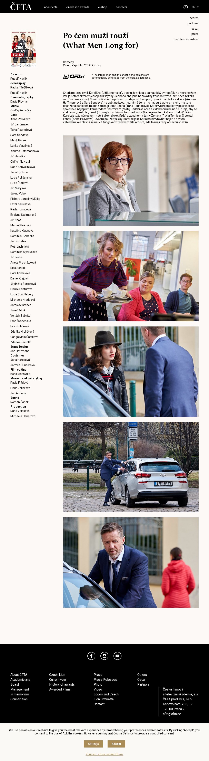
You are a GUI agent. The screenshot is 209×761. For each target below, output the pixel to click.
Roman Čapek (19, 402)
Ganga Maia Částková (24, 337)
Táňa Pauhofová (21, 129)
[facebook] (91, 656)
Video (98, 689)
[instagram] (104, 656)
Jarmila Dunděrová (22, 365)
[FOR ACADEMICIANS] (186, 7)
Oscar (141, 680)
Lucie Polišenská (21, 177)
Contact (99, 704)
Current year (57, 680)
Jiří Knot (15, 220)
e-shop (102, 7)
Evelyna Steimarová (23, 214)
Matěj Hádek (18, 140)
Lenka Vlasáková (21, 145)
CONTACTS (121, 7)
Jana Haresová (20, 359)
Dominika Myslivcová (23, 252)
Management (19, 689)
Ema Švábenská (20, 321)
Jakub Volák (18, 193)
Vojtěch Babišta (20, 315)
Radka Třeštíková (21, 87)
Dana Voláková (20, 410)
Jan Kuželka (18, 241)
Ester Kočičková (20, 204)
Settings (93, 743)
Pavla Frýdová (19, 382)
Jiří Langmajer (19, 124)
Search (194, 18)
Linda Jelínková (20, 388)
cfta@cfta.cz (172, 714)
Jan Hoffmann (19, 351)
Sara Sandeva (19, 135)
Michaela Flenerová (22, 416)
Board (14, 684)
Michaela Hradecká (22, 299)
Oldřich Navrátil (20, 161)
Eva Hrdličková (19, 326)
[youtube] (117, 656)
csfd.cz (134, 77)
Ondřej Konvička (20, 110)
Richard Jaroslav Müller (25, 198)
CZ (194, 7)
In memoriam (19, 694)
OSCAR (195, 28)
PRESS (195, 34)
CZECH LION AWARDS (77, 7)
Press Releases (105, 680)
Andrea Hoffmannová (24, 151)
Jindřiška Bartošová (23, 283)
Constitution (19, 699)
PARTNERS (193, 23)
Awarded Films (60, 689)
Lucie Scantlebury (21, 294)
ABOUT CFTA (51, 7)
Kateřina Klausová (21, 230)
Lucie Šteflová (19, 182)
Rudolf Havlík (18, 78)
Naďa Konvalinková (22, 167)
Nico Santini (18, 267)
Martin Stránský (20, 225)
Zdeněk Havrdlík (20, 342)
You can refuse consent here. (104, 754)
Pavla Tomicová (20, 209)
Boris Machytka (20, 373)
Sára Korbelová (20, 273)
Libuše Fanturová (21, 289)
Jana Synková (19, 172)
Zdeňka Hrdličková (22, 331)
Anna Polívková (20, 119)
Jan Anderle (18, 393)
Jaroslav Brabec (20, 305)
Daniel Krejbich (19, 278)
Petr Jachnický (19, 246)
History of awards (62, 684)
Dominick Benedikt (22, 236)
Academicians (20, 680)
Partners (143, 684)
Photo (98, 684)
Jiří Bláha (16, 257)
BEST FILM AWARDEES (186, 39)
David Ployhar (19, 101)
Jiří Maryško (18, 188)
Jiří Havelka (17, 156)
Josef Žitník (18, 310)
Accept (116, 743)
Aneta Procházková (23, 262)
